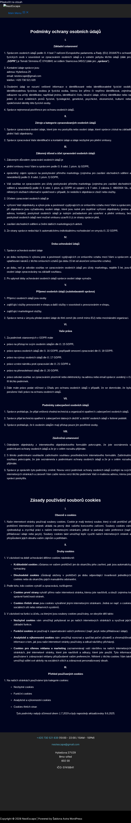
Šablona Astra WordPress (67, 818)
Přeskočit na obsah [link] (11, 2)
